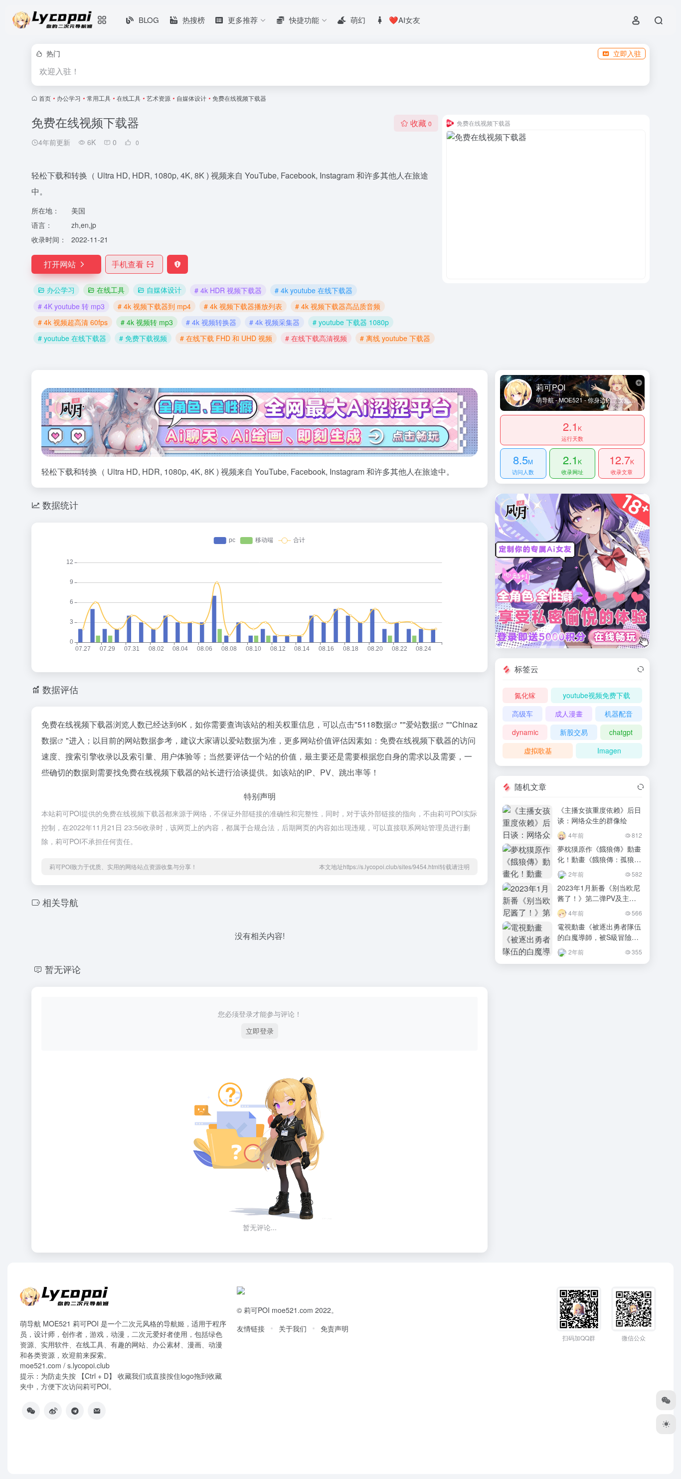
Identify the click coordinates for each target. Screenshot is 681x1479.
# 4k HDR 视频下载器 (228, 290)
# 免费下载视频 (143, 338)
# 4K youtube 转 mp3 (71, 306)
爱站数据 (422, 724)
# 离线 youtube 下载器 (395, 338)
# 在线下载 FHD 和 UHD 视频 (226, 338)
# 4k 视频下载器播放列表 (243, 306)
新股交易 (574, 732)
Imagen (609, 750)
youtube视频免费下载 (596, 695)
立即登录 (260, 1031)
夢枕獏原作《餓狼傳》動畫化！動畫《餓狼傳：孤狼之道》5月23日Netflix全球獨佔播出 (599, 864)
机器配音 (619, 714)
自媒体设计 (191, 98)
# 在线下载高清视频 (316, 338)
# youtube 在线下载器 (72, 338)
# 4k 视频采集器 (274, 322)
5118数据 (374, 724)
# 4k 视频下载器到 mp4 (154, 306)
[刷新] (641, 669)
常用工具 (99, 98)
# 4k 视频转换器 (211, 322)
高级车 (522, 714)
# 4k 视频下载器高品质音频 (337, 306)
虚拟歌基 (538, 750)
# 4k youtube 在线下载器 (313, 290)
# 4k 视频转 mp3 (147, 322)
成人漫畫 (569, 714)
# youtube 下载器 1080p (351, 322)
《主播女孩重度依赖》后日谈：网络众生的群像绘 (599, 815)
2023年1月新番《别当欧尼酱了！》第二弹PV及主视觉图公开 (598, 898)
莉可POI (257, 1310)
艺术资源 (158, 98)
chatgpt (621, 732)
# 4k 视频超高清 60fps (73, 322)
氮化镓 (524, 695)
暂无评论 (63, 968)
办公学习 (69, 98)
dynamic (525, 732)
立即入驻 (627, 53)
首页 (45, 98)
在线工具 (129, 98)
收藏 (421, 123)
